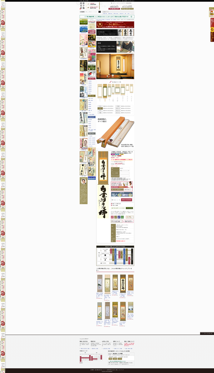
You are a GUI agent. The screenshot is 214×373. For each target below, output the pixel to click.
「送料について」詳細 (118, 348)
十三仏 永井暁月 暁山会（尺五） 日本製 (123, 323)
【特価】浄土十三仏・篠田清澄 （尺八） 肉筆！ (115, 292)
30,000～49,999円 (92, 142)
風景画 (90, 104)
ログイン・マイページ (116, 3)
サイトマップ (121, 369)
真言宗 (90, 123)
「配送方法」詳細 (94, 348)
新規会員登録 (128, 3)
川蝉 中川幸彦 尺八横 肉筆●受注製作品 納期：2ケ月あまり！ (130, 316)
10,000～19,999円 (92, 138)
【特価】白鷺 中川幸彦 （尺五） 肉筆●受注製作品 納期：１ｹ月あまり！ (107, 323)
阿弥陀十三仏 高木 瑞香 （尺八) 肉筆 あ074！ (130, 293)
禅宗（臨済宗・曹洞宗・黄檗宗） (92, 130)
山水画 (90, 102)
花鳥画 (90, 106)
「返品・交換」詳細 (128, 348)
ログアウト (123, 3)
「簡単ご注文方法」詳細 (84, 348)
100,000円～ (91, 146)
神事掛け (90, 83)
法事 (125, 13)
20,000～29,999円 (92, 140)
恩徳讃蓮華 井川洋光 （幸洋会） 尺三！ (99, 323)
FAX (123, 8)
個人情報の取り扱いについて (100, 369)
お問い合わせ (131, 0)
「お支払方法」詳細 (106, 348)
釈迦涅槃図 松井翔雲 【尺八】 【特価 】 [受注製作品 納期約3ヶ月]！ (115, 321)
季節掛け (90, 87)
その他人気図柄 (91, 114)
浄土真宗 (90, 119)
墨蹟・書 (90, 110)
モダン (90, 112)
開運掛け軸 (110, 13)
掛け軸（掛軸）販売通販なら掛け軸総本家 (103, 19)
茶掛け (90, 93)
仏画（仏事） (91, 98)
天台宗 (90, 127)
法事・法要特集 (113, 19)
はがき (127, 8)
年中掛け (90, 85)
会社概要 (125, 0)
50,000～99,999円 (92, 144)
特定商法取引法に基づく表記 (112, 369)
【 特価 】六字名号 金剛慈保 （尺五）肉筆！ (123, 295)
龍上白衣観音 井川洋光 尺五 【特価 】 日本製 (107, 297)
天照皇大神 (121, 13)
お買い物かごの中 (115, 8)
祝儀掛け (90, 89)
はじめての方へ (119, 0)
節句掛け (90, 91)
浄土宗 (90, 121)
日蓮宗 (90, 125)
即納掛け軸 (105, 13)
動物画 (90, 108)
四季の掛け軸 (115, 13)
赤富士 (128, 13)
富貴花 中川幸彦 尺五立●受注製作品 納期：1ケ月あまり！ (99, 295)
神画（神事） (91, 100)
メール (131, 8)
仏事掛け (90, 81)
